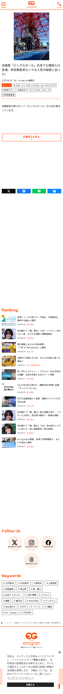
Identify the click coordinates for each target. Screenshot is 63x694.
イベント (37, 606)
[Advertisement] (31, 166)
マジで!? (52, 85)
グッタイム (50, 600)
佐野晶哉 (9, 588)
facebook (24, 191)
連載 (7, 600)
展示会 (19, 600)
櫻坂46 (38, 583)
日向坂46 (24, 583)
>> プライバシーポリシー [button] (20, 678)
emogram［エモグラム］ (31, 5)
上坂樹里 (52, 583)
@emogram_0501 (31, 546)
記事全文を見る (31, 136)
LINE (39, 191)
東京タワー (9, 89)
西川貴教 (32, 594)
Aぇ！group (11, 612)
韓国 (49, 606)
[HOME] (1, 623)
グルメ (46, 594)
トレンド (7, 85)
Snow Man (34, 600)
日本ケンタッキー (13, 594)
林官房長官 (9, 94)
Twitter (9, 191)
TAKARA (27, 612)
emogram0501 (48, 546)
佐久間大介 (10, 606)
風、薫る (37, 588)
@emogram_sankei (14, 546)
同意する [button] (30, 685)
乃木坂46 (9, 583)
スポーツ (20, 85)
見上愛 (23, 588)
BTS (24, 606)
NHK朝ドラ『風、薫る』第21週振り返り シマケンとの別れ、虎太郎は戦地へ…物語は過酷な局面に (39, 415)
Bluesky (54, 191)
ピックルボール (36, 85)
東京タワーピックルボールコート (34, 89)
